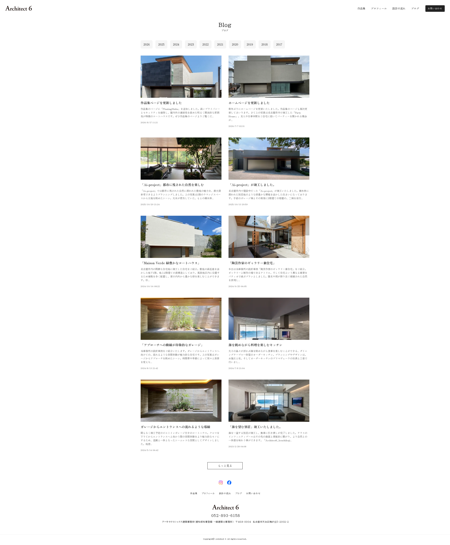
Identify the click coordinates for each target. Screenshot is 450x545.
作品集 (193, 493)
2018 (264, 44)
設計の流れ (225, 493)
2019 (250, 44)
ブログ (238, 493)
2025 (161, 44)
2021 (220, 44)
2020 (235, 44)
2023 (191, 44)
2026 (146, 44)
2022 (205, 44)
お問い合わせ (253, 493)
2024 (176, 44)
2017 (279, 44)
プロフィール (208, 493)
